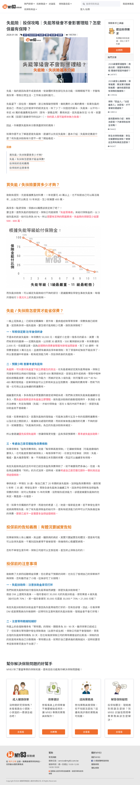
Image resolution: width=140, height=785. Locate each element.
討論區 (52, 3)
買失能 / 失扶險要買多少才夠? (25, 154)
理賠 (47, 35)
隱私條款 (95, 768)
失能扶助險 (33, 35)
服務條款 (95, 764)
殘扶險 (53, 35)
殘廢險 (59, 35)
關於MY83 (95, 757)
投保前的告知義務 (19, 163)
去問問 (119, 50)
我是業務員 (128, 3)
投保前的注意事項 (19, 167)
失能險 (41, 35)
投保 (25, 35)
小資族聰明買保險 (101, 760)
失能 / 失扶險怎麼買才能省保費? (27, 159)
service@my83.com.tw (68, 760)
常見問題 (52, 757)
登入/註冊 (85, 9)
